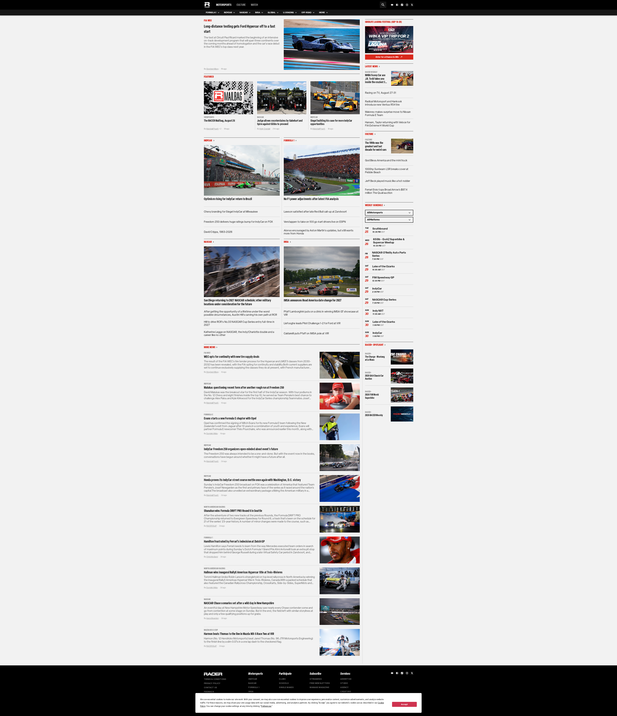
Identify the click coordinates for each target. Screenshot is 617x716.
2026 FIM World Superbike (372, 396)
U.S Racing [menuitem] (288, 12)
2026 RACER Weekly (374, 415)
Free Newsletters (320, 683)
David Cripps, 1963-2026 (218, 231)
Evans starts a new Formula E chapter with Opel (230, 418)
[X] (412, 5)
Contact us (210, 687)
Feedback (209, 692)
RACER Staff (211, 526)
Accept (404, 704)
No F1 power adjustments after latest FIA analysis (311, 199)
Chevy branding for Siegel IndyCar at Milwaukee (231, 211)
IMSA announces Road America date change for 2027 (312, 300)
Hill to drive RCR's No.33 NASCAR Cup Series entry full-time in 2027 (239, 323)
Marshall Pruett (212, 129)
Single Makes (286, 687)
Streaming (316, 679)
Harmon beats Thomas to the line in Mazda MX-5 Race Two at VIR (239, 634)
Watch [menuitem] (254, 5)
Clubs (282, 679)
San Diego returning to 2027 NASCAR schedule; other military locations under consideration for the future (237, 302)
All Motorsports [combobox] (375, 212)
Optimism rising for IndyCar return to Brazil (228, 199)
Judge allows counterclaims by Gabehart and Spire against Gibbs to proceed (280, 122)
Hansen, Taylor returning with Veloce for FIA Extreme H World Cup (387, 124)
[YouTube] (392, 5)
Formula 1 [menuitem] (211, 12)
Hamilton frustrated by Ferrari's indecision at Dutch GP (234, 541)
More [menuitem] (322, 12)
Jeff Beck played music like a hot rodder (387, 180)
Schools (284, 683)
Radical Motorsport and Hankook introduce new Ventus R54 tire (383, 103)
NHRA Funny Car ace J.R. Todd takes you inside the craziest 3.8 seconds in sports (376, 79)
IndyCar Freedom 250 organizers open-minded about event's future (241, 449)
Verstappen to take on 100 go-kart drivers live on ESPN (315, 221)
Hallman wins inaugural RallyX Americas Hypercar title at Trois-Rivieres (243, 572)
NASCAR (252, 683)
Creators (345, 691)
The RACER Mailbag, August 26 (219, 120)
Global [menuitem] (271, 12)
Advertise (345, 679)
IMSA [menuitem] (257, 12)
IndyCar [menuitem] (228, 12)
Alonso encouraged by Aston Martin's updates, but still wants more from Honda (318, 232)
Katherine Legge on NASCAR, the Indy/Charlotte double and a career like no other (239, 333)
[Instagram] (407, 5)
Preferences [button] (266, 706)
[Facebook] (397, 5)
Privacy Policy (212, 683)
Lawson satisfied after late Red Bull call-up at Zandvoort (315, 211)
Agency (344, 687)
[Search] (383, 5)
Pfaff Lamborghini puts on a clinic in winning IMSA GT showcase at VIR (321, 313)
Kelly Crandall (265, 129)
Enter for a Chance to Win (387, 57)
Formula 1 (253, 687)
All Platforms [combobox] (373, 219)
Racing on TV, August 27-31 (380, 92)
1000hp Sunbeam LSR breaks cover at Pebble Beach (386, 171)
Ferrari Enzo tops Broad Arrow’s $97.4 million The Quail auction (386, 191)
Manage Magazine (319, 687)
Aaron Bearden (212, 618)
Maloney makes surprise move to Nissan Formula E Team (388, 113)
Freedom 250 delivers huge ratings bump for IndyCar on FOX (238, 221)
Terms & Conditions (215, 679)
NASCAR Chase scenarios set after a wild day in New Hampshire (239, 603)
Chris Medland (212, 557)
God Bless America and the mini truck (386, 160)
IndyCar (252, 679)
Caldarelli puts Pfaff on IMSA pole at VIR (306, 333)
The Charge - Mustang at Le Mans (375, 358)
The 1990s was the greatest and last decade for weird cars (376, 146)
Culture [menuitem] (241, 5)
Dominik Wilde (212, 433)
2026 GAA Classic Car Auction (374, 377)
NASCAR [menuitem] (243, 12)
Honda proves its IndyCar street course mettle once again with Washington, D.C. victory (252, 480)
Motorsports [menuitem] (223, 5)
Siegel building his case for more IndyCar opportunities (331, 122)
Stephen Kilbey (212, 69)
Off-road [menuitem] (306, 12)
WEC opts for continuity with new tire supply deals (231, 357)
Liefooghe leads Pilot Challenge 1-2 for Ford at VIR (312, 323)
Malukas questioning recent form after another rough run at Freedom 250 (244, 387)
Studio (344, 683)
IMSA (250, 691)
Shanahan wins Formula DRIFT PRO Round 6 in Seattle (233, 511)
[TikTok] (402, 5)
